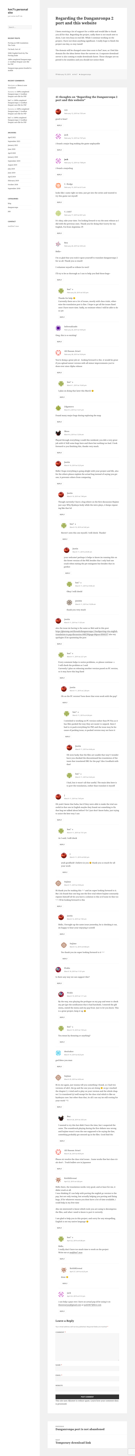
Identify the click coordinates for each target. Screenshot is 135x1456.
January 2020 (13, 157)
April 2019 (12, 177)
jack (66, 159)
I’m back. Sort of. (14, 49)
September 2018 (14, 188)
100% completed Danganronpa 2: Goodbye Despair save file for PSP (19, 61)
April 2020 (12, 153)
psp (9, 211)
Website (59, 1385)
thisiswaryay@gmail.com (69, 1305)
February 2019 (13, 181)
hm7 (9, 100)
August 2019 (12, 165)
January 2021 (13, 145)
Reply (59, 125)
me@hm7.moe (75, 1252)
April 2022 (12, 137)
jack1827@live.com (92, 1305)
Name (59, 1365)
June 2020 (11, 149)
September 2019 (14, 161)
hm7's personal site (18, 11)
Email (59, 1375)
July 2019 (11, 169)
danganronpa (13, 207)
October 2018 (13, 184)
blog (9, 203)
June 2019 (11, 173)
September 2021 (14, 141)
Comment (61, 1332)
